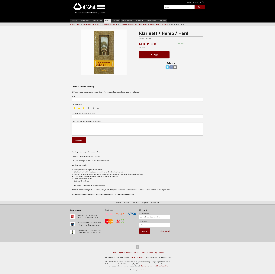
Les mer (144, 266)
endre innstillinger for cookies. (159, 266)
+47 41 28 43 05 (137, 257)
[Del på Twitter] (167, 67)
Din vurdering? (77, 104)
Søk (199, 7)
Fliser (107, 20)
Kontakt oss (155, 202)
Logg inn (145, 202)
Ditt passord (143, 221)
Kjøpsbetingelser (125, 252)
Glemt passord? (165, 231)
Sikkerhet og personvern (143, 252)
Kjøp (156, 54)
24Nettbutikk (141, 270)
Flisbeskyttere (152, 20)
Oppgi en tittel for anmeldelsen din (83, 113)
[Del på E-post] (175, 67)
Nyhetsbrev (159, 252)
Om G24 (136, 202)
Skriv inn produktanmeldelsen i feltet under (86, 121)
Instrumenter (85, 20)
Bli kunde (127, 202)
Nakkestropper (127, 20)
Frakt (115, 252)
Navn (74, 96)
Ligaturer (116, 20)
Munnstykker (97, 20)
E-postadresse (144, 214)
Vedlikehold (140, 20)
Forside (74, 20)
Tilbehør (163, 20)
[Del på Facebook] (171, 67)
